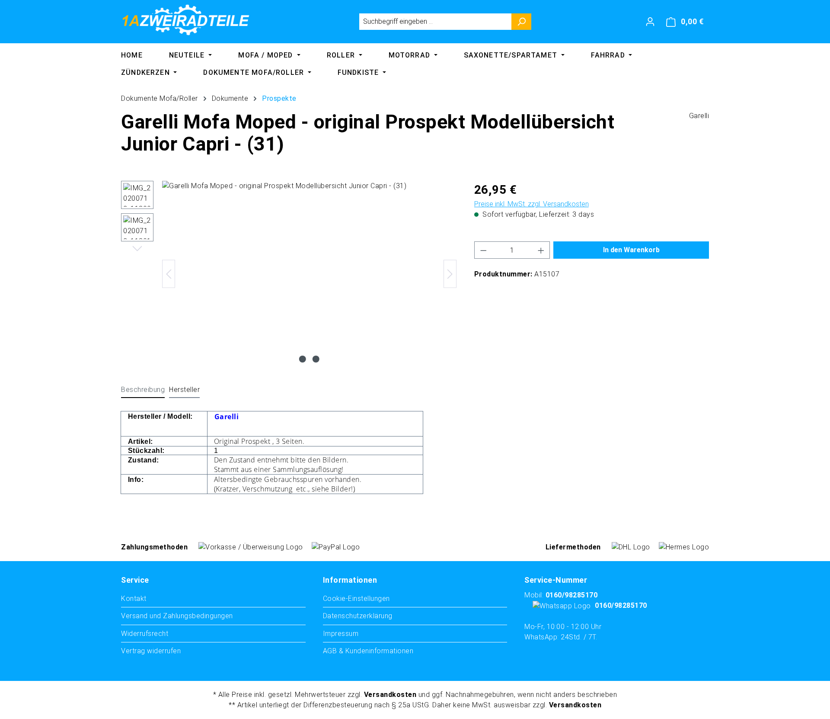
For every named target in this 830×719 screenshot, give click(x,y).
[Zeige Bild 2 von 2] (316, 359)
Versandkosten (390, 694)
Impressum (341, 633)
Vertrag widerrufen (151, 651)
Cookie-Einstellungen (356, 598)
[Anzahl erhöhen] (541, 250)
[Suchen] (521, 21)
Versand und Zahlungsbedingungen (177, 616)
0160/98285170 (572, 595)
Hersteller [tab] (184, 389)
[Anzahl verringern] (483, 250)
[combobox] (435, 21)
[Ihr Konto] (650, 21)
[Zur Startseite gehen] (186, 19)
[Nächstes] (450, 274)
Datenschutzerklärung (358, 616)
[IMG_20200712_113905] (309, 274)
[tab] (143, 390)
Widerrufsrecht (144, 633)
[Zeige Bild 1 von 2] (302, 359)
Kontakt (134, 598)
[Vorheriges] (168, 274)
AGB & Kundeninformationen (368, 651)
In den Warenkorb (631, 250)
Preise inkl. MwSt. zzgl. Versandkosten (531, 204)
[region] (289, 274)
